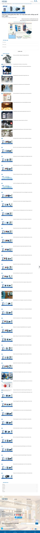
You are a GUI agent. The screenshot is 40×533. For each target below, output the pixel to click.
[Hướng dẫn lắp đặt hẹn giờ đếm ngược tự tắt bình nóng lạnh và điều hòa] (7, 133)
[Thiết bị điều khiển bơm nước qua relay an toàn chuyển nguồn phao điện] (7, 414)
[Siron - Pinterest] (18, 514)
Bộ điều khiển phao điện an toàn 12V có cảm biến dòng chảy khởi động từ (22, 165)
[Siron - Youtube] (16, 514)
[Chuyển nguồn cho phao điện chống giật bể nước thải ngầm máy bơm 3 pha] (7, 160)
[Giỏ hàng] (35, 1)
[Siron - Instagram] (21, 514)
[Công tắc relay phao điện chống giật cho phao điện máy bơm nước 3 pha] (7, 358)
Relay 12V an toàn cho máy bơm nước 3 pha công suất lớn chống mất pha (22, 147)
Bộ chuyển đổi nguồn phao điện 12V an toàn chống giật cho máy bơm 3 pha (22, 192)
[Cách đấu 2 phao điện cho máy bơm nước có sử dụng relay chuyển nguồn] (7, 313)
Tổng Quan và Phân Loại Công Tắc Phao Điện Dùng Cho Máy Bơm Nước (22, 66)
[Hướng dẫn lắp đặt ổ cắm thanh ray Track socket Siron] (7, 64)
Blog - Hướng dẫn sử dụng (8, 3)
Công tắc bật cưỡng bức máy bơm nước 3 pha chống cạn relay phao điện (22, 219)
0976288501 (4, 504)
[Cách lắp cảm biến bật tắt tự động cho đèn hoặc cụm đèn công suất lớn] (7, 97)
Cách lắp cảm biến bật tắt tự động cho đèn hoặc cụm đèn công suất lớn (22, 93)
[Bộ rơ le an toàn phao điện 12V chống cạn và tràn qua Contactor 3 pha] (7, 441)
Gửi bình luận (20, 51)
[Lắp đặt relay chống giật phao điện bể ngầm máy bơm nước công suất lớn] (7, 187)
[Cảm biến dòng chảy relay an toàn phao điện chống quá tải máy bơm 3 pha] (7, 259)
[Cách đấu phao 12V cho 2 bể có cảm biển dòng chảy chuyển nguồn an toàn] (7, 396)
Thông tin (3, 491)
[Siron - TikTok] (20, 514)
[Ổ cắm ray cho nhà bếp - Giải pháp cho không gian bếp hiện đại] (7, 59)
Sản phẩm (3, 487)
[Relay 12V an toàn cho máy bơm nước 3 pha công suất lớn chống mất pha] (7, 151)
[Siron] (10, 1)
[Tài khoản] (31, 1)
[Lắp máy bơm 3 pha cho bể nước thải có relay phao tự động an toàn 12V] (7, 286)
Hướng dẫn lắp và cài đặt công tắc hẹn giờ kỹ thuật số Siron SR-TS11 (22, 111)
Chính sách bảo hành (29, 508)
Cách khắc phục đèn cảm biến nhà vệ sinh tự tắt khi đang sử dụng (21, 84)
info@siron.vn (4, 503)
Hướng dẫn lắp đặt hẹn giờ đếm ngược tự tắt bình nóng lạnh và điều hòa (22, 129)
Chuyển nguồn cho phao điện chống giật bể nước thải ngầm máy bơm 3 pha (22, 156)
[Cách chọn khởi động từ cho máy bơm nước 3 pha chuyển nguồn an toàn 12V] (7, 277)
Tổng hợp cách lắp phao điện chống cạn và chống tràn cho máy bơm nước (22, 174)
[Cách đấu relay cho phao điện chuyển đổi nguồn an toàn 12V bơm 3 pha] (7, 450)
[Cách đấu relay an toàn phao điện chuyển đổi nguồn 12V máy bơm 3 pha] (7, 459)
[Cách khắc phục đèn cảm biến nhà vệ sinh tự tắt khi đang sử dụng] (7, 88)
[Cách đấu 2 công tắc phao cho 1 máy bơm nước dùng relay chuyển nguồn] (7, 322)
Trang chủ (3, 3)
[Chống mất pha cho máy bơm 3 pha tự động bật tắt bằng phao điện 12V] (7, 205)
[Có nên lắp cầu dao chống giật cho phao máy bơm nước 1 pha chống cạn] (7, 376)
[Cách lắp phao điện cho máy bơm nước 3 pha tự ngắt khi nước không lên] (7, 142)
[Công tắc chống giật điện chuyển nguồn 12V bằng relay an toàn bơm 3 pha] (7, 405)
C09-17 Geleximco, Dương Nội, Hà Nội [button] (7, 502)
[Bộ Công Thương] (26, 517)
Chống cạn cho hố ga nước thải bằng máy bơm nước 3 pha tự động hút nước (22, 210)
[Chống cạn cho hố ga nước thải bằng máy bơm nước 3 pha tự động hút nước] (7, 214)
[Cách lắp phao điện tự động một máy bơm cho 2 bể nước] (7, 124)
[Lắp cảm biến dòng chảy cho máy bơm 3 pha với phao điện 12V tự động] (7, 250)
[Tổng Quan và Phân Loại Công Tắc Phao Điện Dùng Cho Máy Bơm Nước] (7, 70)
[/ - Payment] (30, 528)
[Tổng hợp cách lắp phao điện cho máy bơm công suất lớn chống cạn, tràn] (7, 390)
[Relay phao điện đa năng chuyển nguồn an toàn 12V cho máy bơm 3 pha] (7, 468)
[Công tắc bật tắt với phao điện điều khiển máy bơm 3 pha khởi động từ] (7, 268)
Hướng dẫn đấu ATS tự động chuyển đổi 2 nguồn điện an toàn (21, 75)
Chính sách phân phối (29, 509)
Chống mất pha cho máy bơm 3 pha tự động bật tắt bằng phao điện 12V (22, 201)
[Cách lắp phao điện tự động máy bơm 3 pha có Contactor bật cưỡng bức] (7, 349)
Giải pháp (3, 484)
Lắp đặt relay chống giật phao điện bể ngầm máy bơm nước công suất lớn (22, 183)
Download (3, 488)
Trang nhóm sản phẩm (5, 514)
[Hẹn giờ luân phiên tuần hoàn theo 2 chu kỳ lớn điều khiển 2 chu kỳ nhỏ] (7, 106)
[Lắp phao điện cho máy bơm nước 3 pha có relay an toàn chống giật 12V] (7, 367)
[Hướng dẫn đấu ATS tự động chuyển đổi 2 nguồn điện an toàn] (7, 79)
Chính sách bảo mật (29, 502)
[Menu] (37, 1)
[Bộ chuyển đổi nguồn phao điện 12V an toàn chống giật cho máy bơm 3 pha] (7, 196)
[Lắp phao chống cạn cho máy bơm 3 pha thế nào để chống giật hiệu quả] (7, 340)
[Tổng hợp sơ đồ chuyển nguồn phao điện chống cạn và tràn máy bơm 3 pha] (7, 477)
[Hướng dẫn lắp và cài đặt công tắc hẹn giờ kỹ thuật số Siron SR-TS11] (7, 115)
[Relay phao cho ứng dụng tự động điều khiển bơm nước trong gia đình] (7, 331)
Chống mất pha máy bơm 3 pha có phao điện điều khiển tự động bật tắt (22, 228)
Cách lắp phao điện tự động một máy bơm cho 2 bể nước (20, 120)
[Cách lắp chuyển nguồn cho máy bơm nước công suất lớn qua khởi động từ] (7, 432)
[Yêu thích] (34, 1)
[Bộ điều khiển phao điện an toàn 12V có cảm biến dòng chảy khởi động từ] (7, 169)
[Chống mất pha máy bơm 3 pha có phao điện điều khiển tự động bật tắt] (7, 232)
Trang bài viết (3, 515)
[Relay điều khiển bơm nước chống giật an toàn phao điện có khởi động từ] (7, 304)
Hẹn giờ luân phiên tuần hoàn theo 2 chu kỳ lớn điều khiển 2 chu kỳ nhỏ (22, 102)
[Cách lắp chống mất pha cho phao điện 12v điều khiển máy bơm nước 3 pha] (7, 241)
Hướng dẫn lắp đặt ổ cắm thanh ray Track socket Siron (20, 64)
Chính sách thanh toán (29, 503)
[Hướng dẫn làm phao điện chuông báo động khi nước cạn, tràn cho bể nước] (7, 385)
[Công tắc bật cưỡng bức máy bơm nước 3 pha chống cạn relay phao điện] (7, 223)
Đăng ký (37, 523)
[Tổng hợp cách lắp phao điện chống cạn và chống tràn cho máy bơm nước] (7, 178)
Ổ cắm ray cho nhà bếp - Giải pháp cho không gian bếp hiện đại (21, 55)
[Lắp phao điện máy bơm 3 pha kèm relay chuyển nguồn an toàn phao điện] (7, 295)
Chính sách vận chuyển (29, 504)
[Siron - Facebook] (14, 514)
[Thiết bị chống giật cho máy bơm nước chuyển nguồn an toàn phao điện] (7, 423)
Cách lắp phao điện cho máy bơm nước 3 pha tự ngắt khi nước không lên (22, 138)
